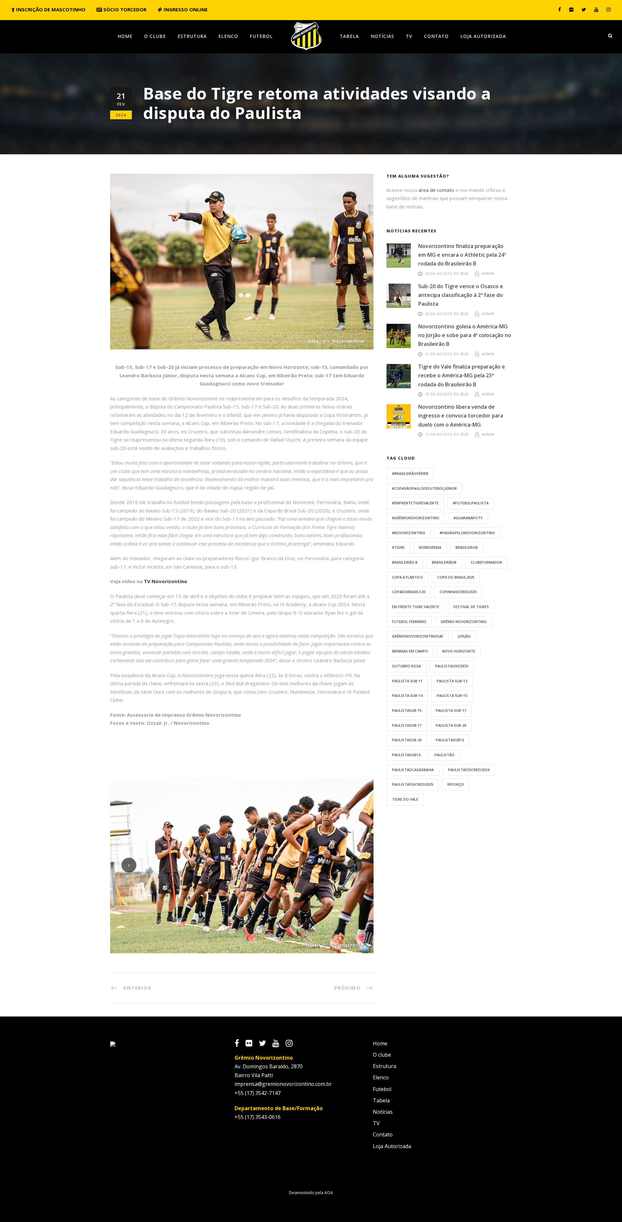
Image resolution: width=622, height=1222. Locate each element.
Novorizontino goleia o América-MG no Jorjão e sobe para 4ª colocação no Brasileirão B (464, 335)
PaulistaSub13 (450, 739)
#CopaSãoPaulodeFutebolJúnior (424, 488)
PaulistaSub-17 (406, 725)
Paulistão (444, 754)
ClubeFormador (486, 562)
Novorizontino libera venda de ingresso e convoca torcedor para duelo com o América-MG (460, 415)
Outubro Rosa (406, 666)
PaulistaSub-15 (406, 710)
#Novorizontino (408, 532)
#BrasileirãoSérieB (410, 473)
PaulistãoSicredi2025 (412, 784)
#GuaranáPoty (468, 517)
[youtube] (596, 9)
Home (125, 36)
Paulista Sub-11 (407, 680)
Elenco (228, 36)
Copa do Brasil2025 (455, 577)
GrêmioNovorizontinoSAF (417, 636)
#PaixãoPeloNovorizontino (467, 532)
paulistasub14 (406, 754)
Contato (436, 36)
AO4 (328, 1192)
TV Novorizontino (165, 581)
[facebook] (559, 9)
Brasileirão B (405, 562)
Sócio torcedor (124, 9)
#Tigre (398, 547)
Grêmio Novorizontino (464, 621)
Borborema (430, 547)
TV (409, 36)
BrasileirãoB (444, 562)
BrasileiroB (466, 547)
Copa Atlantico (407, 577)
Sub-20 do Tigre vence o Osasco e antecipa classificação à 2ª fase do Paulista (460, 295)
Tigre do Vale (405, 799)
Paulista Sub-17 (451, 710)
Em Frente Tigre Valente (415, 606)
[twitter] (584, 9)
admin (488, 273)
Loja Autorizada (483, 36)
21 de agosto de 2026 (446, 353)
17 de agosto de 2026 (446, 434)
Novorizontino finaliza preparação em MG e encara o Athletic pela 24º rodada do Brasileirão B (462, 254)
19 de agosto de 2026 (446, 394)
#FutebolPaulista (471, 502)
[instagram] (608, 9)
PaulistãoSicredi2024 (468, 769)
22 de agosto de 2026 (446, 313)
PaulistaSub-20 (406, 739)
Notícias (382, 36)
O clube (155, 36)
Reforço (455, 784)
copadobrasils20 (408, 591)
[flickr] (571, 9)
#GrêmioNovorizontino (415, 517)
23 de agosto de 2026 (446, 273)
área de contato (436, 190)
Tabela (349, 36)
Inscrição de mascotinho (50, 9)
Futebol (261, 36)
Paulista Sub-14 (407, 695)
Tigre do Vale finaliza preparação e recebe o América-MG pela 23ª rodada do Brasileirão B (461, 375)
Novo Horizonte (458, 651)
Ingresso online (185, 9)
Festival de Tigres (471, 606)
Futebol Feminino (409, 621)
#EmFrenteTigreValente (415, 502)
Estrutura (192, 36)
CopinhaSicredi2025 (458, 591)
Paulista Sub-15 (452, 695)
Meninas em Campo (410, 651)
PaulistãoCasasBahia (413, 769)
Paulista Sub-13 (452, 680)
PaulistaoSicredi (451, 666)
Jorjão (464, 636)
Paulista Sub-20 (451, 725)
